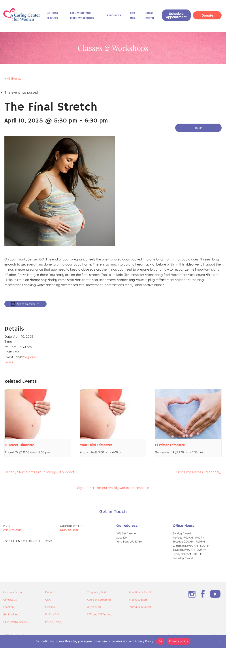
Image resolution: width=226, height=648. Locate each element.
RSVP (198, 127)
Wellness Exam (138, 599)
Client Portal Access (15, 622)
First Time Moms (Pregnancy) (199, 472)
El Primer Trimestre (170, 445)
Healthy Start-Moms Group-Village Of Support (39, 472)
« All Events (12, 78)
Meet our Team (12, 592)
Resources (114, 15)
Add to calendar (26, 304)
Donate (207, 15)
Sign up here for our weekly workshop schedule (113, 488)
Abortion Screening (99, 599)
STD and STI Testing (99, 614)
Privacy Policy (53, 622)
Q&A (48, 599)
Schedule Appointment (176, 15)
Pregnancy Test (96, 592)
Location (8, 606)
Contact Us (10, 599)
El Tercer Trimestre (19, 445)
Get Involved (10, 614)
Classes (50, 606)
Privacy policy (178, 641)
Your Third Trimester (96, 445)
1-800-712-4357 (69, 530)
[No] (220, 641)
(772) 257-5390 (12, 530)
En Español (52, 614)
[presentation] (38, 414)
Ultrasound (94, 606)
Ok (160, 641)
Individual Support (140, 606)
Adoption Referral (140, 592)
